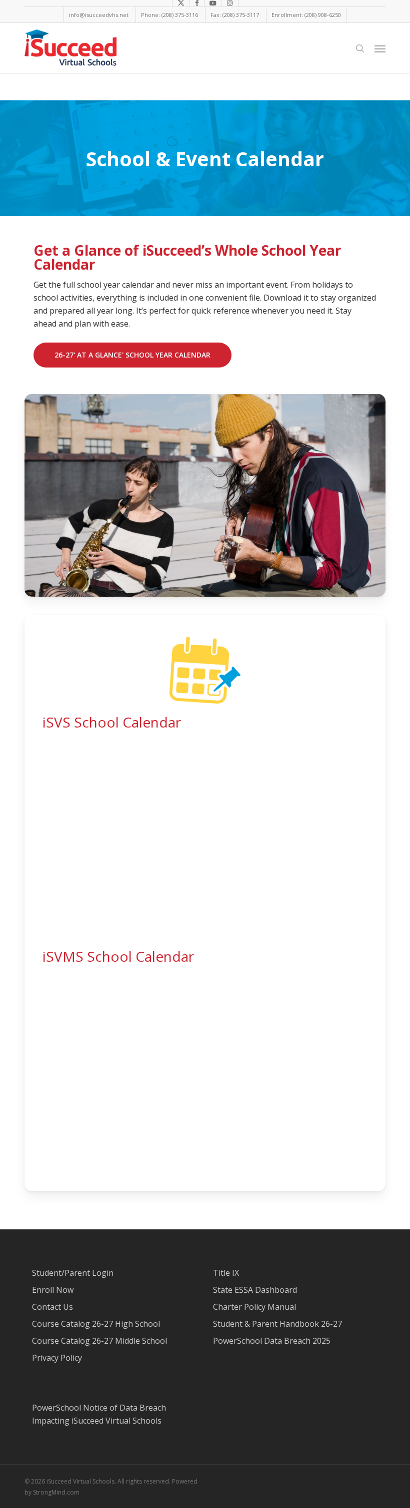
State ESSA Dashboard (255, 1289)
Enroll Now (53, 1289)
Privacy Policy (57, 1357)
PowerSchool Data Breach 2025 (271, 1340)
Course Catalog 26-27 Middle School (99, 1340)
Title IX (226, 1272)
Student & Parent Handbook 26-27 (277, 1323)
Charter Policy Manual (254, 1306)
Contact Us (52, 1306)
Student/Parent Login (73, 1272)
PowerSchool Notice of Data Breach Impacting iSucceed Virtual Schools (99, 1414)
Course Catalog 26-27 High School (96, 1323)
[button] (380, 48)
